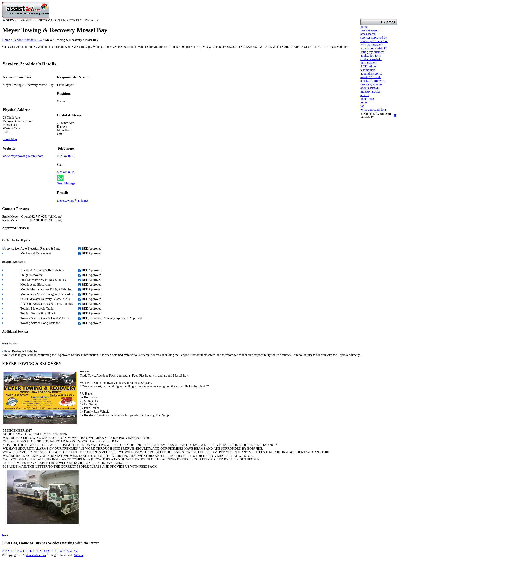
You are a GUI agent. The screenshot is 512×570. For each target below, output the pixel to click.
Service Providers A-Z (27, 40)
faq (362, 106)
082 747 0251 (66, 156)
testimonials (367, 70)
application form (370, 55)
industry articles (370, 91)
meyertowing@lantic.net (72, 200)
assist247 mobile (370, 77)
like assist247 (368, 62)
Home (6, 40)
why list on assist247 (373, 48)
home (363, 26)
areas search (368, 34)
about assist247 (370, 88)
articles (364, 95)
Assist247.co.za (36, 555)
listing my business (372, 52)
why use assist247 (371, 44)
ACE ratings (368, 66)
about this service (371, 73)
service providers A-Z (374, 41)
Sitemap (79, 555)
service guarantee (371, 84)
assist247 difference (372, 80)
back (5, 535)
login (363, 102)
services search (369, 30)
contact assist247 (371, 59)
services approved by (373, 37)
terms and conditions (373, 109)
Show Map (10, 139)
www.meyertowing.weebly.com (23, 156)
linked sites (367, 98)
